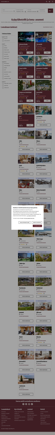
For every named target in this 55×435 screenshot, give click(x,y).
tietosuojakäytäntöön (29, 218)
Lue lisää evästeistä (31, 215)
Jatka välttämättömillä (24, 222)
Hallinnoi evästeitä (37, 222)
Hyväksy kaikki (37, 225)
